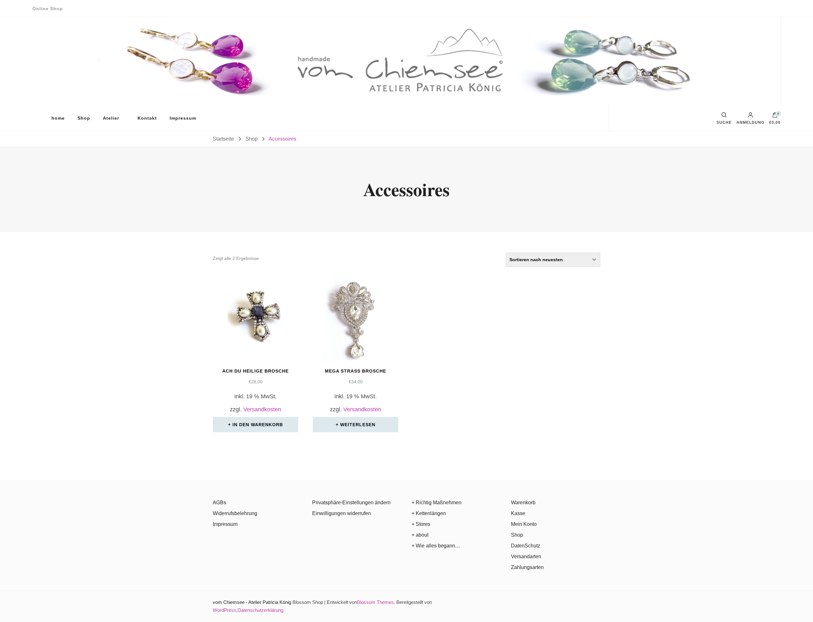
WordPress (224, 610)
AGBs (219, 502)
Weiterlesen (357, 424)
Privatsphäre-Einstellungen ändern (351, 502)
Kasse (518, 513)
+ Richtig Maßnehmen (436, 502)
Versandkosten (262, 409)
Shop (83, 118)
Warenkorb (523, 502)
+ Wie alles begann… (436, 545)
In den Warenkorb (257, 424)
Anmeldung (750, 122)
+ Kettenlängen (429, 513)
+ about (420, 535)
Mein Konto (524, 524)
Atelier (111, 118)
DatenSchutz (525, 545)
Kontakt (147, 118)
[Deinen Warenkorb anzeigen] (775, 116)
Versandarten (526, 556)
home (58, 118)
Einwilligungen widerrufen (341, 513)
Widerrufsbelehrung (235, 513)
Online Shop (47, 8)
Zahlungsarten (527, 567)
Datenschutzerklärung (260, 610)
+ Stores (421, 524)
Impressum (183, 118)
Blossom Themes (375, 602)
